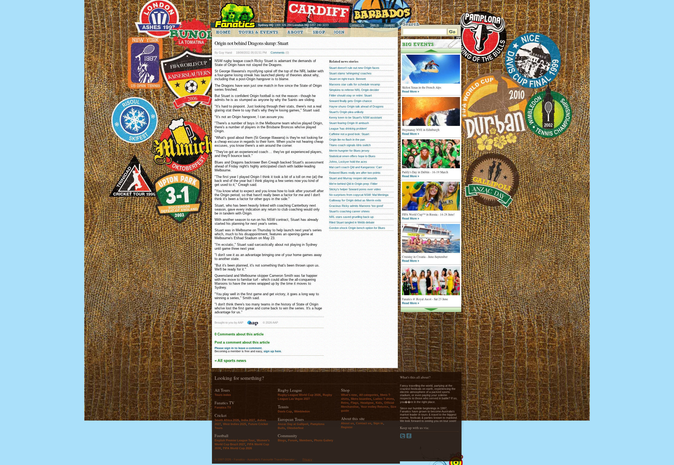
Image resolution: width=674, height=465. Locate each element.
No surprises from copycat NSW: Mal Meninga (358, 194)
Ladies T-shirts (383, 398)
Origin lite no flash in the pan (347, 139)
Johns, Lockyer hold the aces (348, 161)
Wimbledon (302, 411)
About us (347, 423)
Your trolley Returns (374, 406)
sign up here (272, 351)
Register (389, 25)
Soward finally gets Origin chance (350, 101)
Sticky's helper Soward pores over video (355, 189)
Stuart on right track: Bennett (347, 78)
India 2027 (248, 420)
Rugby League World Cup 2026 (299, 394)
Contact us (363, 423)
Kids (379, 402)
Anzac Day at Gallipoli (293, 424)
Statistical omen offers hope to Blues (352, 156)
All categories (368, 394)
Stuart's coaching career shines (349, 211)
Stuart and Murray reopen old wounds (353, 178)
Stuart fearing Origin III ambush (349, 123)
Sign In (374, 25)
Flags (354, 402)
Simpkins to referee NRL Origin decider (354, 89)
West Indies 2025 (234, 424)
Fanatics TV (223, 407)
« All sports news (230, 360)
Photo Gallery (323, 440)
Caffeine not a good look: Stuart (349, 134)
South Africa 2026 (227, 420)
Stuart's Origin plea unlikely (346, 112)
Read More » (410, 91)
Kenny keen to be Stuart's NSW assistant (355, 117)
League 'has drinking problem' (348, 128)
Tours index (223, 394)
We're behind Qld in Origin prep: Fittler (353, 183)
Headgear (367, 402)
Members (305, 440)
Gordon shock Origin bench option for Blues (357, 227)
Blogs (282, 440)
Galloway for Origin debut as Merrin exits (355, 200)
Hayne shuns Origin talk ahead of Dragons (356, 106)
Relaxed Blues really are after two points (354, 172)
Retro (345, 402)
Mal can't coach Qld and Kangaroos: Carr (355, 167)
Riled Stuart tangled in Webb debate (351, 222)
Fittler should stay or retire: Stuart (350, 95)
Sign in (378, 423)
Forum (292, 440)
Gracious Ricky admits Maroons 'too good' (356, 205)
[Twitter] (403, 437)
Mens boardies (361, 398)
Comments (278, 52)
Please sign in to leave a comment (238, 348)
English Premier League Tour (235, 440)
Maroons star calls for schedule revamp (354, 84)
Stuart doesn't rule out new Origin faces (354, 67)
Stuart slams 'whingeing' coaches (350, 73)
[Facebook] (409, 437)
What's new (349, 394)
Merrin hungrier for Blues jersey (349, 150)
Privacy (307, 459)
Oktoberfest (295, 428)
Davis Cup (285, 411)
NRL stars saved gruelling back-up (351, 216)
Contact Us (357, 25)
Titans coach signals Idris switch (350, 145)
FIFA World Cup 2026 (237, 448)
